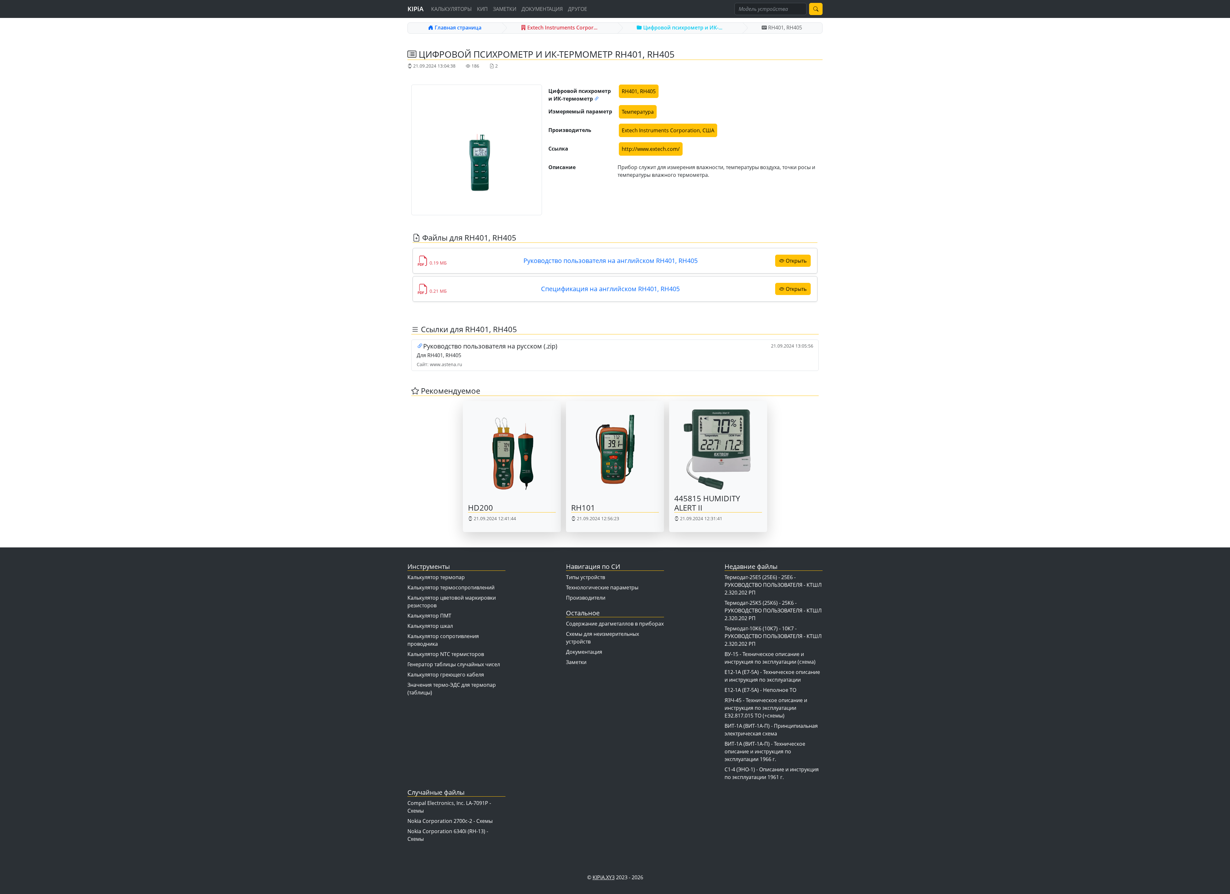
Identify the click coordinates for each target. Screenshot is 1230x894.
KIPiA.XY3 (604, 877)
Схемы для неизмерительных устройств (602, 637)
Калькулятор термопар (436, 577)
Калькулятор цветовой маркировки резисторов (451, 601)
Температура (638, 111)
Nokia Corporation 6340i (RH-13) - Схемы (447, 835)
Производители (585, 597)
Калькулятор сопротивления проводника (443, 640)
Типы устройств (585, 577)
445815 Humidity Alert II (707, 503)
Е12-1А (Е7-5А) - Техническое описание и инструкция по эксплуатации (772, 675)
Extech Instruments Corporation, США (668, 130)
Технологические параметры (602, 587)
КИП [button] (482, 8)
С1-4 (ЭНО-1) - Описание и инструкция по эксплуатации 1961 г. (772, 773)
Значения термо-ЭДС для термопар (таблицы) (451, 688)
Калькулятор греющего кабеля (445, 674)
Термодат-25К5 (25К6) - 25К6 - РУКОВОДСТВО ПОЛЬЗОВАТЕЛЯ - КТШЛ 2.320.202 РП (773, 610)
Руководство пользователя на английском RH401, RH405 (610, 260)
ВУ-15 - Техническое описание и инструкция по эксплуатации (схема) (770, 658)
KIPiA (415, 8)
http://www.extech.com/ (651, 148)
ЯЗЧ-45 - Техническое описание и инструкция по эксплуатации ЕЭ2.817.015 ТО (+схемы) (766, 708)
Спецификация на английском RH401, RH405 (610, 288)
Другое (577, 8)
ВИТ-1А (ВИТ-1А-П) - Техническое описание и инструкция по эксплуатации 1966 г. (765, 751)
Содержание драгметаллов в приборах (615, 623)
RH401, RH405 (639, 91)
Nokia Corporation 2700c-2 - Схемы (450, 820)
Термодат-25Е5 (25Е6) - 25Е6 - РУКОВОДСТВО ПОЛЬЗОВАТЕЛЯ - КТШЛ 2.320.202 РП (773, 585)
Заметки (504, 8)
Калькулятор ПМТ (429, 615)
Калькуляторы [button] (451, 8)
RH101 (583, 507)
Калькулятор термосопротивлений (451, 587)
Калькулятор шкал (430, 625)
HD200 (480, 507)
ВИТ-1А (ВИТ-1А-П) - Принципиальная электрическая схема (771, 729)
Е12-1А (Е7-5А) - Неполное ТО (760, 689)
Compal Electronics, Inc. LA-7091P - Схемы (449, 807)
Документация (542, 8)
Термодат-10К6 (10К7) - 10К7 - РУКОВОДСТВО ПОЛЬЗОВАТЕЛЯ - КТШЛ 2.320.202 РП (773, 636)
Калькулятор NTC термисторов (445, 654)
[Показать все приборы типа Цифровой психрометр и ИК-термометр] (597, 98)
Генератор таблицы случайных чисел (453, 664)
